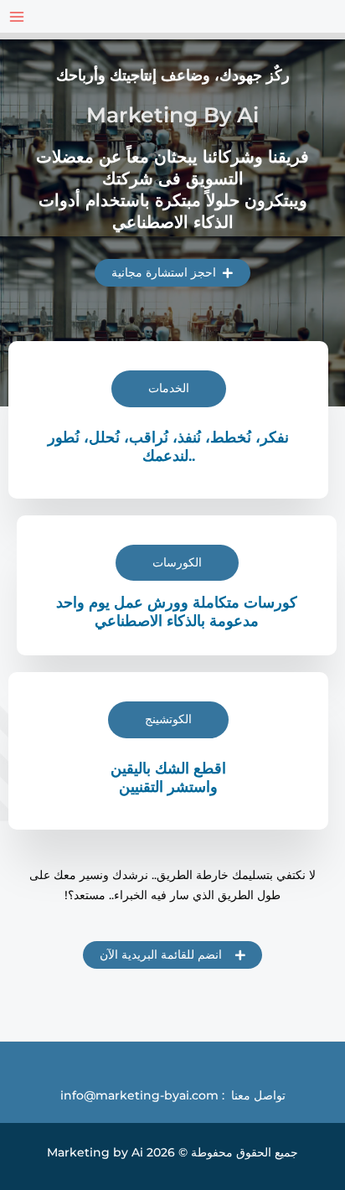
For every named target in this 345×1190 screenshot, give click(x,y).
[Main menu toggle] (16, 16)
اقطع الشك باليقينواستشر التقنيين (168, 777)
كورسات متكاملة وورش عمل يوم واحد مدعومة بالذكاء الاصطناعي (176, 611)
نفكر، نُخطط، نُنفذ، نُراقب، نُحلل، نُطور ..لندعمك (168, 446)
